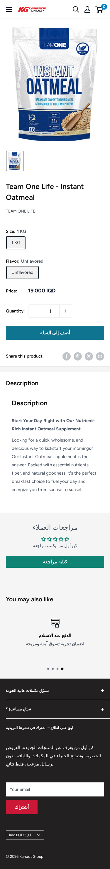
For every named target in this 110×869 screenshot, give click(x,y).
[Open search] (76, 9)
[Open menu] (9, 9)
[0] (99, 9)
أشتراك (22, 807)
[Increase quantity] (66, 311)
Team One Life (20, 211)
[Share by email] (100, 356)
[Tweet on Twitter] (89, 356)
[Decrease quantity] (34, 311)
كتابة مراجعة (55, 561)
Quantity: (15, 311)
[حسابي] (87, 9)
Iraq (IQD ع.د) (20, 835)
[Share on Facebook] (66, 356)
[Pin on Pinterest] (78, 356)
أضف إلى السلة (55, 332)
